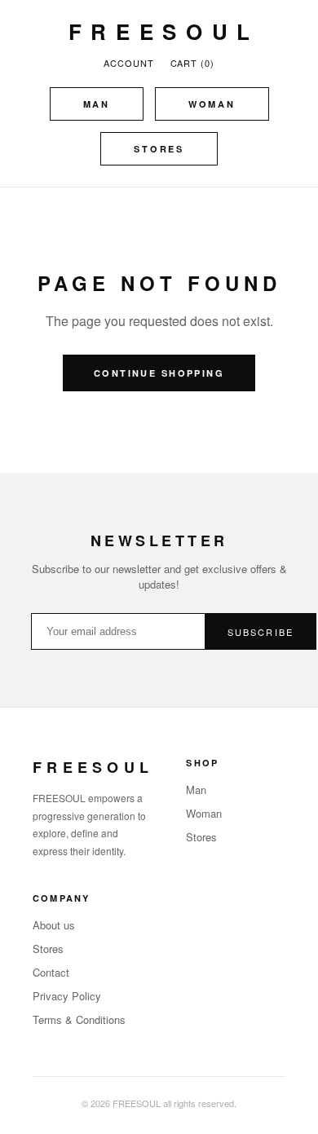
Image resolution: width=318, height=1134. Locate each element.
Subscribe (260, 631)
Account (128, 62)
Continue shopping (159, 373)
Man (96, 104)
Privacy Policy (67, 996)
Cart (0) (192, 62)
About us (54, 925)
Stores (159, 149)
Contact (51, 972)
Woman (212, 104)
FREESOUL (163, 31)
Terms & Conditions (79, 1019)
